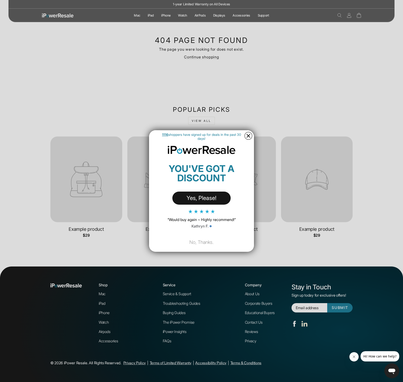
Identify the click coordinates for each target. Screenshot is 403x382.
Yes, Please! (201, 198)
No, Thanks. (201, 242)
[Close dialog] (248, 136)
